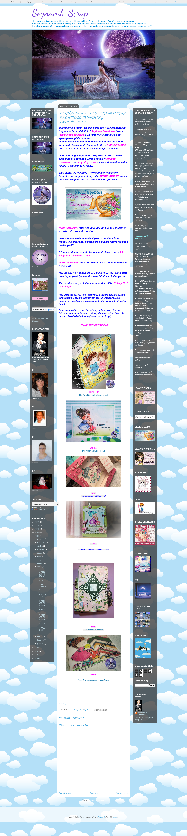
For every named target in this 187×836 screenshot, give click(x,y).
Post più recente (65, 793)
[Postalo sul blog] (98, 710)
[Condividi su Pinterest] (106, 710)
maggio (40, 563)
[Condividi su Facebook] (103, 710)
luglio (39, 556)
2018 (37, 536)
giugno (40, 560)
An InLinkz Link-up (65, 704)
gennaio (40, 643)
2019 (37, 532)
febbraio (40, 640)
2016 (37, 651)
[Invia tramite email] (95, 710)
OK (176, 2)
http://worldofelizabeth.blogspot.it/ (93, 395)
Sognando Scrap (60, 13)
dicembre (41, 539)
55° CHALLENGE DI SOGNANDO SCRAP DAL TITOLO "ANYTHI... (41, 579)
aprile (39, 567)
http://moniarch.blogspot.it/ (93, 450)
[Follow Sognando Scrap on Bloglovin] (40, 300)
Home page (93, 793)
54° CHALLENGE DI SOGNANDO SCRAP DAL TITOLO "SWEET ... (41, 622)
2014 (37, 658)
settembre (41, 549)
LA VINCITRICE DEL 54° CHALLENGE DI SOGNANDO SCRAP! (41, 601)
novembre (41, 542)
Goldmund (101, 817)
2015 (37, 655)
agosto (40, 553)
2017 (37, 648)
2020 (37, 529)
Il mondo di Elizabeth (142, 714)
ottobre (40, 546)
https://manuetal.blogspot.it (93, 630)
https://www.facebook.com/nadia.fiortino (93, 680)
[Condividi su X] (101, 710)
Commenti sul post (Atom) (97, 800)
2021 (37, 526)
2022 (37, 522)
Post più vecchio (122, 793)
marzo (40, 636)
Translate (41, 510)
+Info (170, 2)
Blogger (115, 817)
